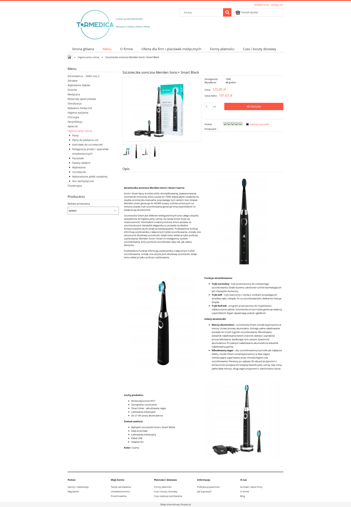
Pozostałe (78, 158)
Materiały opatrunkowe (82, 99)
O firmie (244, 491)
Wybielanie (79, 167)
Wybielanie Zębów (79, 85)
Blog (242, 496)
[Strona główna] (116, 24)
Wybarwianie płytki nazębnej (89, 176)
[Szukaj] (227, 12)
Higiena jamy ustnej (80, 131)
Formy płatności (162, 487)
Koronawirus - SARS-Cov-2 (83, 76)
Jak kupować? (204, 491)
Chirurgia (73, 117)
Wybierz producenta (79, 203)
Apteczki (73, 126)
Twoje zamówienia (121, 487)
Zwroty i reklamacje (78, 487)
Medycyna (74, 94)
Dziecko (72, 90)
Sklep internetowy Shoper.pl (175, 504)
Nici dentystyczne (83, 181)
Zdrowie (73, 80)
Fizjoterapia (75, 185)
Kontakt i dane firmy (251, 487)
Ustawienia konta (120, 491)
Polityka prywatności (208, 487)
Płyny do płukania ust (85, 140)
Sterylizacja (75, 103)
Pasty (75, 135)
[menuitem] (83, 49)
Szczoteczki (79, 172)
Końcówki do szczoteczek (87, 144)
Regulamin (73, 491)
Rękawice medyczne (80, 108)
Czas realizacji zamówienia (168, 496)
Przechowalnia (119, 496)
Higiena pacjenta (78, 112)
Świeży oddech (81, 163)
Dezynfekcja (75, 121)
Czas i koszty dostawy (166, 491)
